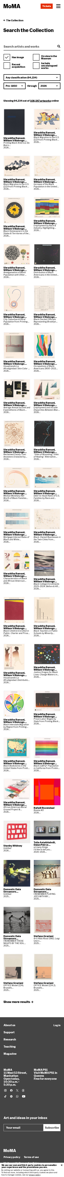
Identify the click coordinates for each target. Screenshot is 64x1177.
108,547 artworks (40, 100)
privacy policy (34, 1175)
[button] (58, 6)
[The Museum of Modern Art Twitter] (17, 1090)
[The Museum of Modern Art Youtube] (23, 1096)
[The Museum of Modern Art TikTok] (5, 1096)
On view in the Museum (49, 57)
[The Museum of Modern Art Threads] (23, 1090)
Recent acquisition (18, 66)
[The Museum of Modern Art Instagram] (5, 1090)
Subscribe (52, 1127)
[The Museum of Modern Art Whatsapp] (17, 1096)
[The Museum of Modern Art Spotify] (11, 1096)
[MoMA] (10, 1150)
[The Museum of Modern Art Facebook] (11, 1090)
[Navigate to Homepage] (12, 6)
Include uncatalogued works (49, 65)
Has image (18, 57)
